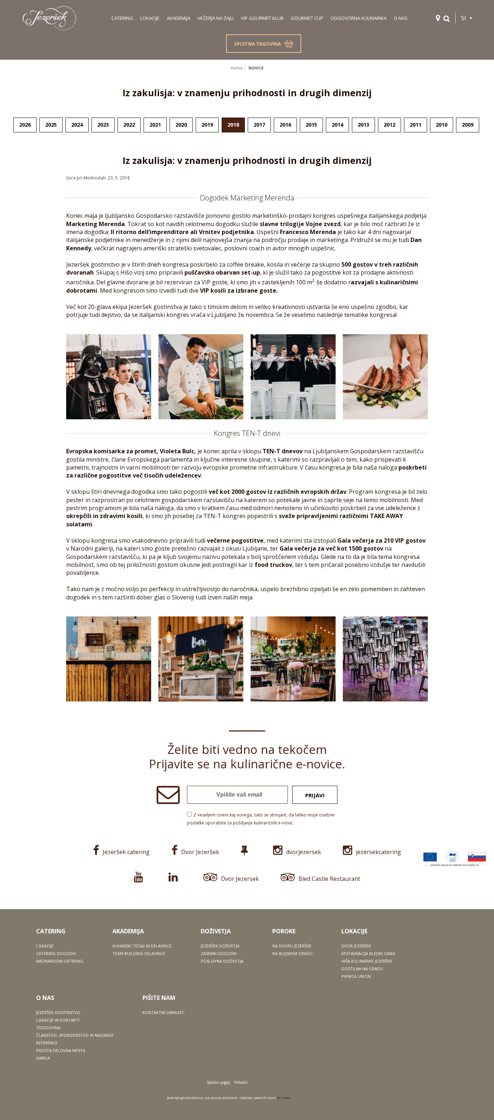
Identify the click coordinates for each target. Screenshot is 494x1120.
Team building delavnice (138, 953)
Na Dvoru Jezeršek (291, 946)
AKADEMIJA (178, 18)
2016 (285, 124)
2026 (25, 124)
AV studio (284, 1098)
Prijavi (315, 795)
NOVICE (256, 68)
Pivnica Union (356, 976)
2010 (441, 124)
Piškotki (241, 1082)
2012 (389, 124)
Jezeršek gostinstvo (58, 1012)
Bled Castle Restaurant (329, 879)
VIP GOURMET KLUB (262, 18)
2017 (259, 124)
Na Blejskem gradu (292, 953)
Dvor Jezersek (240, 879)
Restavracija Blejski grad (368, 953)
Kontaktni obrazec (163, 1012)
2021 (155, 124)
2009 (467, 124)
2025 (51, 124)
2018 (233, 124)
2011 (415, 124)
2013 (363, 124)
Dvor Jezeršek (200, 852)
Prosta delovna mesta (60, 1050)
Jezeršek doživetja (220, 946)
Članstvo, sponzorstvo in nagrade (75, 1035)
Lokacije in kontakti (58, 1020)
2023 (103, 124)
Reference (47, 1042)
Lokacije (45, 946)
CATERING (122, 18)
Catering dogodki (56, 953)
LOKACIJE (149, 18)
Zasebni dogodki (219, 953)
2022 (129, 124)
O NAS (401, 18)
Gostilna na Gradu (362, 968)
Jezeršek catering (126, 852)
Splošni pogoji (218, 1082)
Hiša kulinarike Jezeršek (366, 961)
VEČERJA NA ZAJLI (215, 18)
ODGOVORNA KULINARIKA (359, 18)
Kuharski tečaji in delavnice (142, 946)
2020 (181, 124)
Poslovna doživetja (222, 961)
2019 (207, 124)
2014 (337, 124)
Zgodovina (48, 1027)
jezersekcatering (378, 852)
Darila (43, 1058)
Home (237, 68)
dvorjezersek (303, 852)
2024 (77, 124)
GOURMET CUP (307, 18)
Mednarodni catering (60, 961)
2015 (311, 124)
